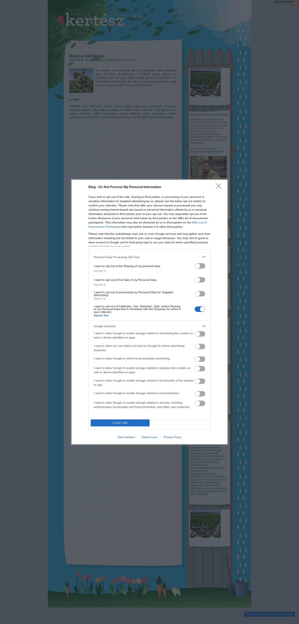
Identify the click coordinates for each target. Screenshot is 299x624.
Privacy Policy (172, 437)
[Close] (220, 187)
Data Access (149, 437)
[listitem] (149, 257)
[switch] (200, 266)
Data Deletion (126, 437)
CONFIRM (120, 423)
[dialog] (149, 312)
